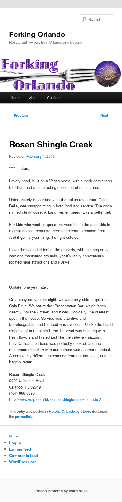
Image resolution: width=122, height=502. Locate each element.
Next (106, 115)
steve (85, 411)
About (33, 97)
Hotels (54, 411)
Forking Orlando (37, 34)
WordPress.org (23, 461)
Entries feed (20, 449)
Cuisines (54, 97)
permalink (23, 416)
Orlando (68, 411)
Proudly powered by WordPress (61, 490)
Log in (15, 443)
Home (15, 97)
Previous (19, 115)
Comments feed (23, 455)
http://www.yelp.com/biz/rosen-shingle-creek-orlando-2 (55, 399)
